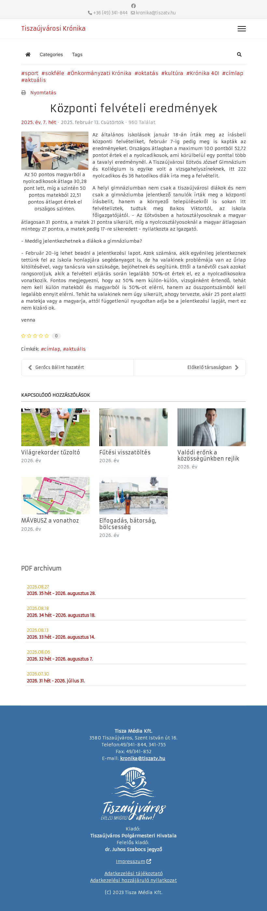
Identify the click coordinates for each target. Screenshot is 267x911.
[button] (239, 54)
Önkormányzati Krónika (101, 73)
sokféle (54, 73)
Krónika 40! (204, 73)
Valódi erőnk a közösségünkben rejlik (208, 455)
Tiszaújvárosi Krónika (53, 29)
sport (31, 73)
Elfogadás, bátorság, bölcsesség (127, 523)
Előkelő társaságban (209, 367)
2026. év (31, 460)
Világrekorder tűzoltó (50, 452)
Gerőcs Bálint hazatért (59, 367)
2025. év (31, 122)
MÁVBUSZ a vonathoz (50, 520)
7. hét (49, 122)
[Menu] (242, 28)
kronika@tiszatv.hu (156, 12)
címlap (234, 73)
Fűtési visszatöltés (124, 452)
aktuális (35, 80)
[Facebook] (133, 6)
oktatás (148, 73)
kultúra (174, 73)
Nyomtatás (43, 93)
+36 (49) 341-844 (110, 12)
